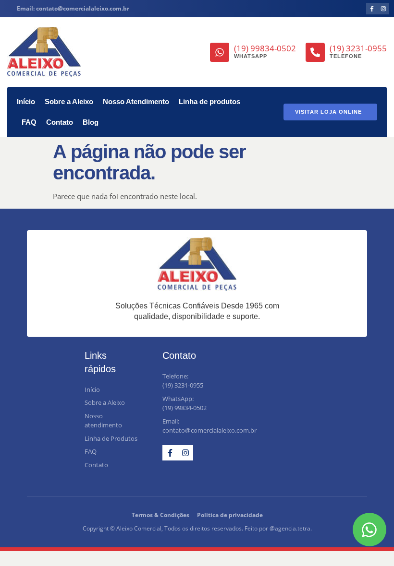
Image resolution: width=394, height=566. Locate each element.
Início (26, 101)
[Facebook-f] (372, 8)
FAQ (29, 122)
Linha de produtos (209, 101)
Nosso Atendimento (136, 101)
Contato (59, 122)
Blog (90, 122)
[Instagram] (383, 8)
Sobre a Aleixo (69, 101)
